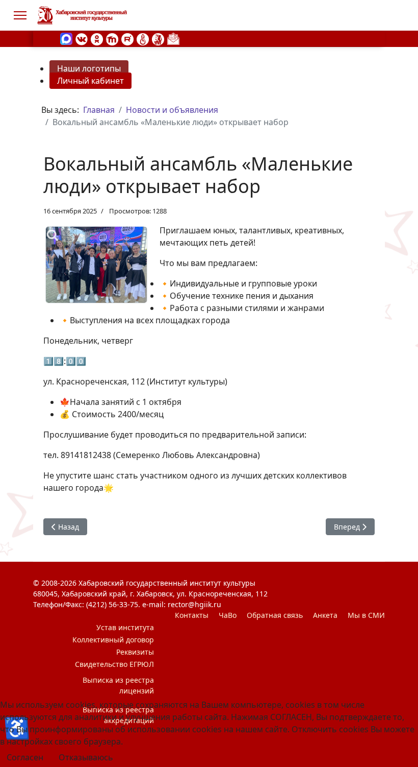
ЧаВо (228, 615)
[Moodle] (112, 38)
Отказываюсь (86, 757)
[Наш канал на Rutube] (127, 38)
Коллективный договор (113, 639)
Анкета (325, 615)
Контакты (191, 615)
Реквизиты (135, 652)
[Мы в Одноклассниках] (97, 38)
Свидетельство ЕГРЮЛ (114, 664)
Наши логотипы (89, 68)
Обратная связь (275, 615)
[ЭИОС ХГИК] (158, 38)
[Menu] (20, 15)
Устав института (125, 627)
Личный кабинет (90, 80)
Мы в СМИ (366, 615)
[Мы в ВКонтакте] (81, 38)
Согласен (25, 757)
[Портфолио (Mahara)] (143, 38)
